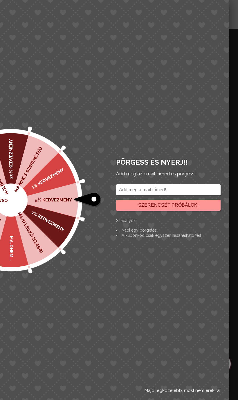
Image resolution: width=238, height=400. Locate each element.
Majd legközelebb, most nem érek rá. (183, 390)
